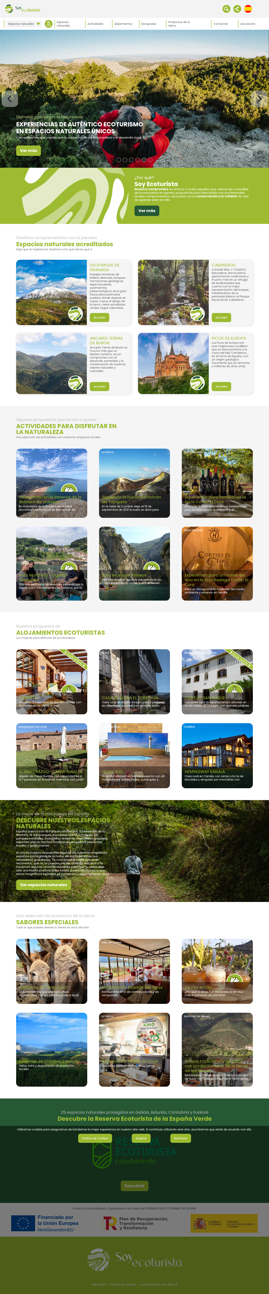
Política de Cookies (95, 1138)
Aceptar (141, 1138)
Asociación (247, 24)
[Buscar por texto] (226, 9)
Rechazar (180, 1138)
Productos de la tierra (179, 23)
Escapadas (148, 24)
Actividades (95, 24)
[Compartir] (237, 9)
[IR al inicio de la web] (22, 9)
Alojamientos (123, 24)
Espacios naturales (63, 23)
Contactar (220, 24)
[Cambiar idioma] (248, 9)
